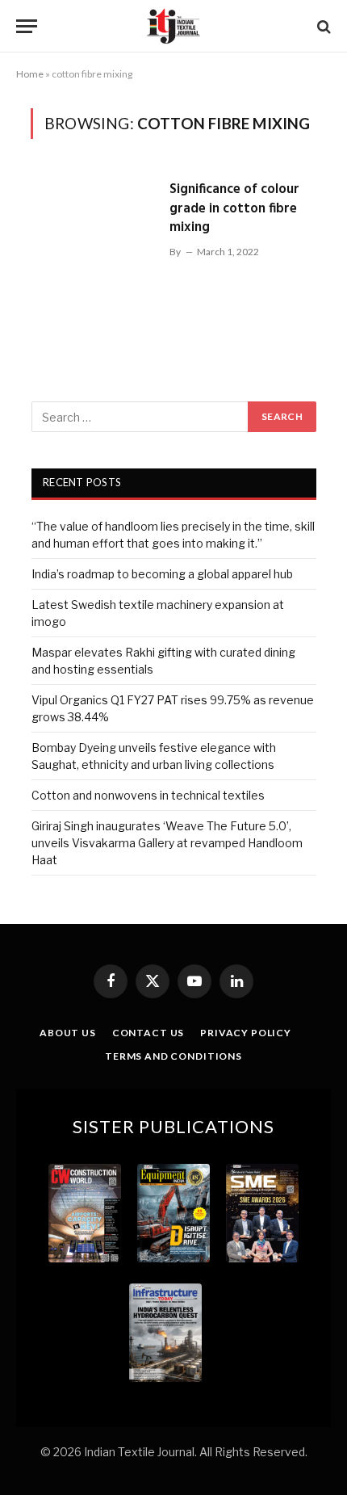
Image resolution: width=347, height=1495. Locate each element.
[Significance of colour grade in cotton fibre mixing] (94, 246)
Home (30, 74)
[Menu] (26, 26)
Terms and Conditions (173, 1056)
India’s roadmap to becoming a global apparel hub (162, 574)
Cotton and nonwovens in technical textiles (148, 795)
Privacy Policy (245, 1033)
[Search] (322, 26)
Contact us (148, 1033)
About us (68, 1033)
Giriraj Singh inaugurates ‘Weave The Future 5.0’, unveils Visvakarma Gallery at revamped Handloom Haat (167, 843)
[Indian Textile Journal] (173, 26)
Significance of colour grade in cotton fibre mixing (234, 208)
